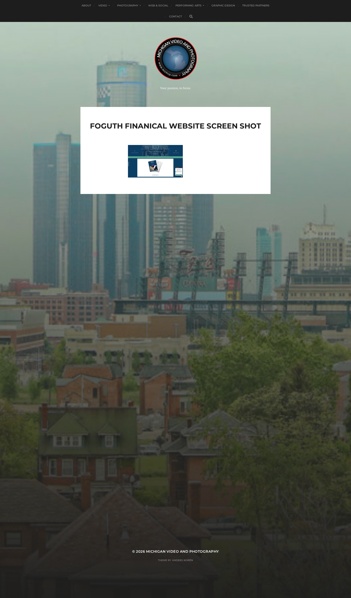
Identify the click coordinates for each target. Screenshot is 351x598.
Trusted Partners (255, 5)
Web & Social (158, 5)
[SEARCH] (191, 16)
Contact (175, 16)
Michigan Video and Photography (182, 551)
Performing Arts (188, 5)
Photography (127, 5)
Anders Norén (182, 560)
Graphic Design (223, 5)
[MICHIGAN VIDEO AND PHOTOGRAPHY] (175, 58)
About (86, 5)
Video (102, 5)
